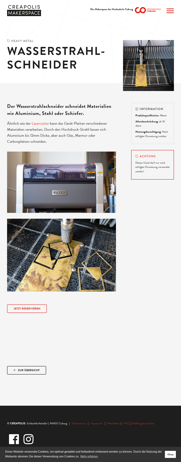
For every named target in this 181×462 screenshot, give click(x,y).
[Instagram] (29, 439)
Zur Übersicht (28, 370)
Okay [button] (170, 454)
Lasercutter (40, 123)
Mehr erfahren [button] (89, 456)
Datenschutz (79, 423)
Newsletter (113, 423)
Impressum (96, 423)
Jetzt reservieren (27, 309)
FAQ (127, 423)
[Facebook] (14, 439)
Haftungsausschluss (143, 423)
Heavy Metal (22, 41)
